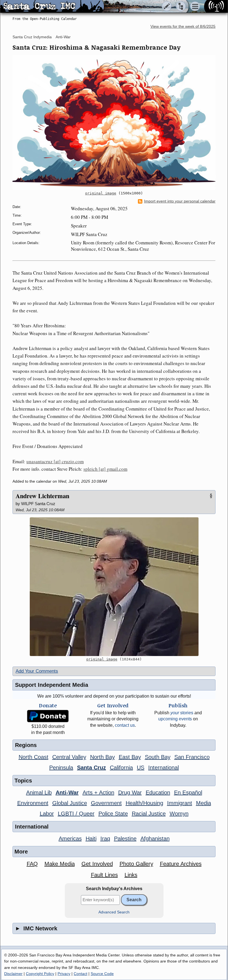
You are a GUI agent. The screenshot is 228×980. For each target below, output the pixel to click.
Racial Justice (149, 814)
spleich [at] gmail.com (105, 469)
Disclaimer (13, 973)
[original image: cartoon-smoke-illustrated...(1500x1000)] (114, 122)
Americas (70, 838)
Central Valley (69, 757)
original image (100, 193)
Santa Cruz (91, 767)
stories (181, 712)
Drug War (130, 792)
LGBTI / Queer (76, 814)
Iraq (105, 838)
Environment (32, 803)
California (121, 767)
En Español (188, 792)
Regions (26, 745)
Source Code (102, 973)
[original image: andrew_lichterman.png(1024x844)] (114, 586)
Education (158, 792)
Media (203, 803)
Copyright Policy (40, 973)
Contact (80, 973)
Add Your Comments (37, 671)
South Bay (157, 757)
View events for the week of (182, 26)
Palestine (125, 838)
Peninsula (61, 767)
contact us (125, 725)
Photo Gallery (136, 864)
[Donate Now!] (47, 716)
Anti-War (63, 37)
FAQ (32, 864)
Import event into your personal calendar (179, 201)
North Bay (102, 757)
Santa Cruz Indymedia (32, 37)
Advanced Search (114, 912)
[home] (52, 6)
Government (106, 803)
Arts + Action (98, 792)
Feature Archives (181, 864)
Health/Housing (144, 803)
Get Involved (97, 864)
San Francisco (192, 757)
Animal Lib (39, 792)
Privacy (64, 973)
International (163, 767)
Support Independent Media (51, 685)
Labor (47, 814)
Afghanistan (155, 838)
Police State (113, 814)
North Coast (33, 757)
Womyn (179, 814)
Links (131, 875)
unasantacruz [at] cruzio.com (55, 461)
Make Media (59, 864)
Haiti (91, 838)
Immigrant (179, 803)
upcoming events (175, 718)
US (140, 767)
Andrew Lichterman (42, 495)
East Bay (130, 757)
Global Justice (69, 803)
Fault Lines (104, 875)
